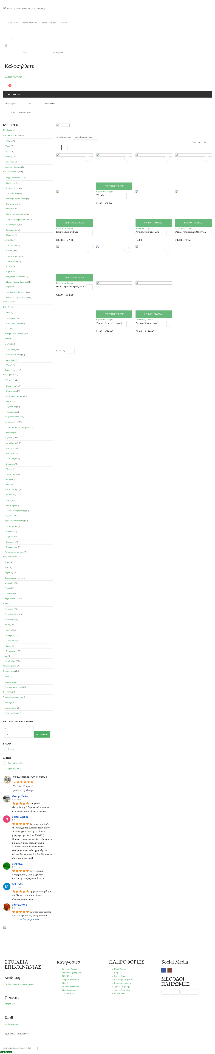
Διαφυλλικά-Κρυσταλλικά (17, 219)
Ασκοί (7, 562)
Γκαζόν (9, 266)
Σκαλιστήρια (11, 459)
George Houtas (20, 796)
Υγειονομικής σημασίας (13, 697)
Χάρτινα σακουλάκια (13, 598)
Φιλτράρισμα (42, 734)
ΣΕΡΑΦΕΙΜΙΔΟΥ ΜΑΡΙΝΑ (30, 777)
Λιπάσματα (9, 208)
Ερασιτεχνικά (12, 224)
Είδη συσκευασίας (10, 556)
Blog (31, 103)
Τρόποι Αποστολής (30, 22)
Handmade (7, 130)
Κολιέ (7, 624)
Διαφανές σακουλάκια (14, 578)
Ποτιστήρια (11, 505)
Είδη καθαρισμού (13, 323)
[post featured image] (114, 171)
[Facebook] (5, 37)
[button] (59, 147)
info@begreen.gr (12, 1024)
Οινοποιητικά (9, 671)
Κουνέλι (8, 338)
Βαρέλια (8, 572)
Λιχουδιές (10, 360)
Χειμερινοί (12, 261)
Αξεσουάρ (10, 318)
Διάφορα (7, 302)
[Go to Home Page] (4, 112)
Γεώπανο (10, 531)
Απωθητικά (9, 702)
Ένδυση (8, 151)
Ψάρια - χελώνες (11, 370)
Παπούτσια (9, 162)
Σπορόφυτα (9, 286)
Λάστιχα (9, 500)
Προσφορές (8, 692)
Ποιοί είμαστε (11, 103)
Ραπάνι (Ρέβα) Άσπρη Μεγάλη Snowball (73, 286)
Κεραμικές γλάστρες (14, 396)
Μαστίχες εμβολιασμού (16, 198)
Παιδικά (8, 630)
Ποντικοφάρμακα (12, 713)
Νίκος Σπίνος (19, 904)
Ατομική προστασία (11, 135)
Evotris (11, 749)
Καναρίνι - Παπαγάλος (14, 333)
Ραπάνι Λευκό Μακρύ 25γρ (147, 232)
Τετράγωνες (11, 412)
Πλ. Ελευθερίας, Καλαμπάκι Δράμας (19, 984)
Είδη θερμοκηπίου (12, 416)
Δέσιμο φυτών (12, 448)
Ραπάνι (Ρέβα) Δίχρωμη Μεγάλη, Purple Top (194, 232)
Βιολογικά (10, 183)
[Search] (74, 52)
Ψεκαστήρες (11, 432)
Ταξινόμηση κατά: (64, 137)
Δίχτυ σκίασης (12, 537)
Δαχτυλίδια (9, 619)
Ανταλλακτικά (12, 443)
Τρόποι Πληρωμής (49, 22)
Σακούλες (9, 593)
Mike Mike (18, 884)
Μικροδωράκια (9, 666)
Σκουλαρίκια (11, 651)
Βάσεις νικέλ (11, 386)
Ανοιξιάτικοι (13, 256)
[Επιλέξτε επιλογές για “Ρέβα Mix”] (127, 159)
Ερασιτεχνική (13, 768)
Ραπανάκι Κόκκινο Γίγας (67, 232)
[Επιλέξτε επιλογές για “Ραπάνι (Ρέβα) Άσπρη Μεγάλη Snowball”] (87, 250)
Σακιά (7, 588)
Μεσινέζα (10, 453)
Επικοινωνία (50, 103)
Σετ (6, 656)
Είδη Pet (6, 307)
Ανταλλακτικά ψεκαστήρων (17, 427)
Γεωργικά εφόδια (10, 172)
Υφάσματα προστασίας (14, 520)
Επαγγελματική (14, 763)
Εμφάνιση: (196, 142)
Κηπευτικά (61, 228)
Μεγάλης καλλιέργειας (15, 276)
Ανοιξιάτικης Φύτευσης (16, 292)
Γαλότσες (9, 141)
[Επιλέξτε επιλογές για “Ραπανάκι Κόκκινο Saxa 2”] (167, 250)
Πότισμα (8, 494)
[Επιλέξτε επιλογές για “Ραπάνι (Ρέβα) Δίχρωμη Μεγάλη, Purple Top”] (206, 159)
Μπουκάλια (10, 583)
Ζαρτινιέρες (11, 391)
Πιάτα (8, 401)
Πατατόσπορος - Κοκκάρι (17, 282)
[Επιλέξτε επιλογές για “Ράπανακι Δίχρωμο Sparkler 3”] (127, 250)
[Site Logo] (12, 45)
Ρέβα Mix (100, 195)
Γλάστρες (8, 380)
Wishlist (64, 22)
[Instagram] (11, 37)
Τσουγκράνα (11, 474)
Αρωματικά (11, 245)
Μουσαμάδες (11, 547)
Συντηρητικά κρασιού (14, 687)
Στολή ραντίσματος (13, 167)
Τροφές (9, 328)
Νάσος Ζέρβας (20, 816)
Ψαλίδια (9, 485)
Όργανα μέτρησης (12, 682)
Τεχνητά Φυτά (10, 515)
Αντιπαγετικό (11, 526)
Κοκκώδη (10, 235)
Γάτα (7, 312)
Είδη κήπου (8, 374)
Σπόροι (70, 228)
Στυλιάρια (10, 464)
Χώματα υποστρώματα (14, 552)
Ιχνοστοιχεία (11, 230)
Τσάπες (9, 469)
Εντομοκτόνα (12, 188)
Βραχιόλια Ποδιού (12, 614)
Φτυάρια (9, 479)
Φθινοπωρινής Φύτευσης (16, 297)
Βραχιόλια (9, 609)
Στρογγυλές (11, 406)
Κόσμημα (7, 603)
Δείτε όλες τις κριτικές (28, 919)
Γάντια (8, 146)
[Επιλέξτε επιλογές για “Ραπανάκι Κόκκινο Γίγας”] (87, 159)
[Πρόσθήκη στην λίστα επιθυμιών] (89, 232)
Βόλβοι (9, 250)
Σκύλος (8, 344)
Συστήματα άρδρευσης (15, 511)
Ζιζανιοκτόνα (12, 193)
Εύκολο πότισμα (12, 489)
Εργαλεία (8, 437)
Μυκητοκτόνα (12, 204)
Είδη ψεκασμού (11, 422)
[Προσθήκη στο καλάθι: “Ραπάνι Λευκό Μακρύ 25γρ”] (167, 159)
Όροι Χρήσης (13, 22)
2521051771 (10, 1004)
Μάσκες (8, 156)
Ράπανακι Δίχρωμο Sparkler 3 (109, 323)
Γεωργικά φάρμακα (13, 177)
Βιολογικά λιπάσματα (15, 214)
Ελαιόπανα (11, 542)
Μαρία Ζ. (17, 863)
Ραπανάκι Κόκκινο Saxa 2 (147, 323)
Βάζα (7, 567)
